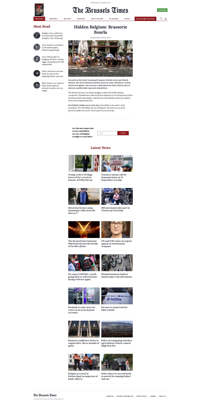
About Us (162, 396)
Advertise (109, 396)
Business (81, 19)
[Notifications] (165, 19)
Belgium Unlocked (145, 19)
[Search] (161, 19)
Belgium (67, 19)
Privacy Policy (142, 396)
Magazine (39, 19)
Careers (153, 396)
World (127, 19)
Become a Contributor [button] (125, 396)
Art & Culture (97, 19)
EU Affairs (113, 19)
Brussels (53, 19)
